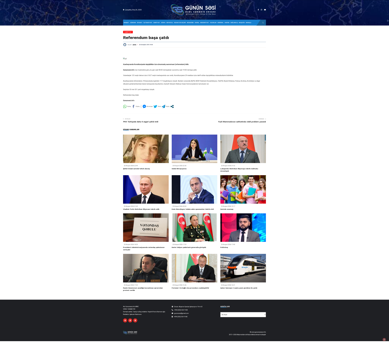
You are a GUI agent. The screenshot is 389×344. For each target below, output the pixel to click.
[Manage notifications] (384, 339)
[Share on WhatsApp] (127, 106)
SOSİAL (197, 22)
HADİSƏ (227, 22)
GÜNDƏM (133, 22)
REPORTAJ (169, 22)
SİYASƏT (139, 22)
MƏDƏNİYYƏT (204, 22)
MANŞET (126, 22)
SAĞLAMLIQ (234, 22)
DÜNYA (163, 22)
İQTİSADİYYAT (147, 22)
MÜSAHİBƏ (190, 22)
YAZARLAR (213, 22)
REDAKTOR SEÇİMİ (180, 22)
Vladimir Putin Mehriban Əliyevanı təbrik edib (141, 209)
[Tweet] (157, 106)
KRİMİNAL (220, 22)
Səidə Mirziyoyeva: (179, 169)
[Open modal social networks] (172, 106)
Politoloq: (224, 247)
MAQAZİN (242, 22)
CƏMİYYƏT (156, 22)
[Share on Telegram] (165, 106)
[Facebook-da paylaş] (135, 106)
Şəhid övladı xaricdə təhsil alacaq (136, 169)
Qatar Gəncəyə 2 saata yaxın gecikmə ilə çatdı (238, 288)
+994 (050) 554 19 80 (181, 310)
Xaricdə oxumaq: (226, 209)
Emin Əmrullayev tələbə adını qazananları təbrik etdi (193, 209)
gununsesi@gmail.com (181, 313)
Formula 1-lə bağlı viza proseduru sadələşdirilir (190, 288)
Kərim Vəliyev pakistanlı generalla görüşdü (189, 247)
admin (134, 44)
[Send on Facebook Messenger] (148, 106)
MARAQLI (248, 22)
